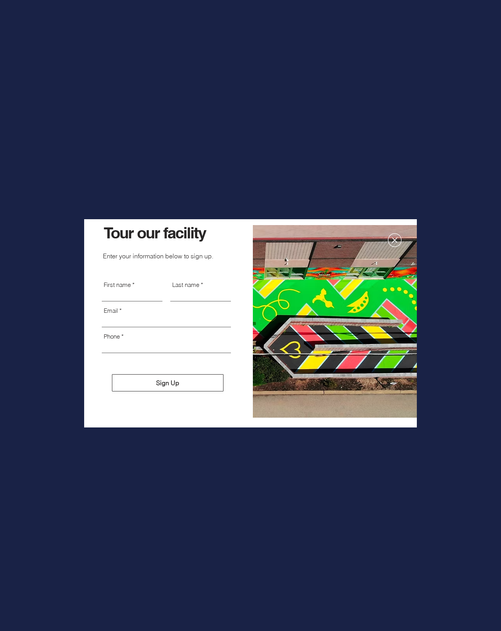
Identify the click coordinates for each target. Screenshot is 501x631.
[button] (395, 240)
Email (111, 311)
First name (117, 285)
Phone (112, 336)
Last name (185, 285)
